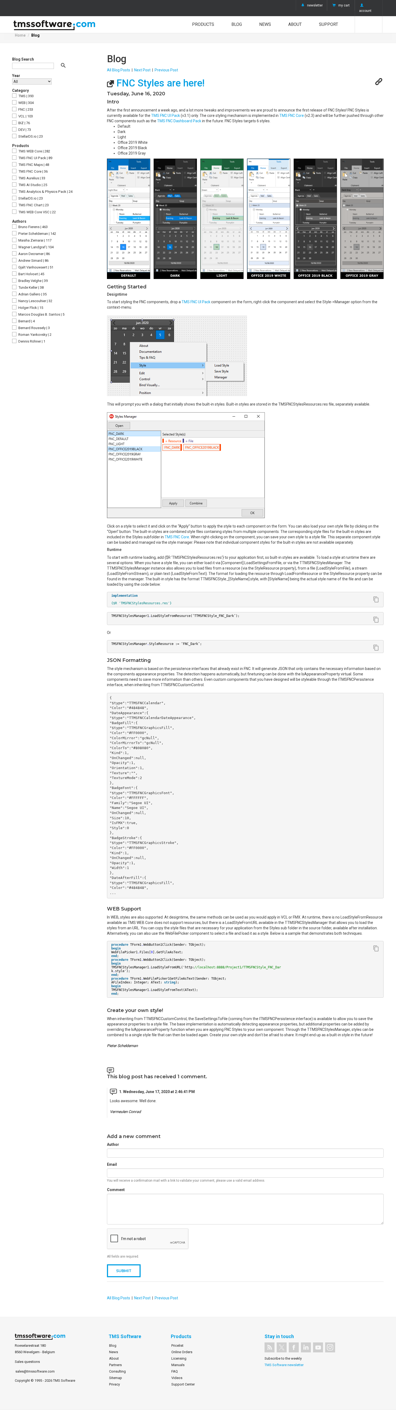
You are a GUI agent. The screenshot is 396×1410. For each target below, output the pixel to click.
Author (113, 1144)
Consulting (117, 1371)
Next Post (142, 70)
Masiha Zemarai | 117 (34, 240)
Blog (236, 24)
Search (368, 24)
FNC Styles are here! (159, 83)
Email (112, 1164)
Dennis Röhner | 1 (31, 341)
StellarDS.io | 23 (30, 136)
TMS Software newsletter (284, 1365)
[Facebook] (294, 1347)
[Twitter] (282, 1347)
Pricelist (177, 1345)
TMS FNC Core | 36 (33, 171)
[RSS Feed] (270, 1347)
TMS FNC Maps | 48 (33, 165)
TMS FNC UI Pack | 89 (35, 158)
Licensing (178, 1358)
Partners (115, 1365)
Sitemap (115, 1378)
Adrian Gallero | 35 (32, 294)
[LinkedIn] (306, 1347)
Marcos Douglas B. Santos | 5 (41, 314)
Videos (176, 1378)
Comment (116, 1190)
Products (203, 24)
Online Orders (181, 1352)
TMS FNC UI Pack (165, 115)
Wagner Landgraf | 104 (36, 247)
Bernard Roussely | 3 (34, 328)
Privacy (114, 1384)
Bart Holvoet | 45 (31, 274)
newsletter (315, 5)
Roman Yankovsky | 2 (34, 335)
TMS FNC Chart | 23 (33, 205)
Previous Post (166, 70)
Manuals (178, 1365)
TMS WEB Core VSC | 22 (37, 212)
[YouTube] (318, 1347)
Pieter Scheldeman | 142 (37, 234)
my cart (344, 5)
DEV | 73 (24, 130)
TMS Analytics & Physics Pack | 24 (45, 192)
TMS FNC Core (291, 115)
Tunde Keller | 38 (31, 287)
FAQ (174, 1371)
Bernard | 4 (26, 321)
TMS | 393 (26, 96)
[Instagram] (330, 1347)
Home (20, 35)
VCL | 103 (25, 116)
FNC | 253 (25, 109)
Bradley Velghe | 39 (33, 281)
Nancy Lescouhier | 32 (35, 301)
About (295, 24)
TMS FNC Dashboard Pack (179, 121)
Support (328, 24)
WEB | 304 (26, 103)
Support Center (183, 1384)
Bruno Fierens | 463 (33, 227)
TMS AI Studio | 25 (32, 185)
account (365, 11)
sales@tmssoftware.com (35, 1371)
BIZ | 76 (24, 123)
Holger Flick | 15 (30, 308)
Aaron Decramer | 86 (34, 254)
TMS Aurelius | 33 (31, 178)
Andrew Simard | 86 (33, 261)
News (265, 24)
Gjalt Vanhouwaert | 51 (35, 267)
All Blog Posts (118, 70)
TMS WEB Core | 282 (34, 151)
